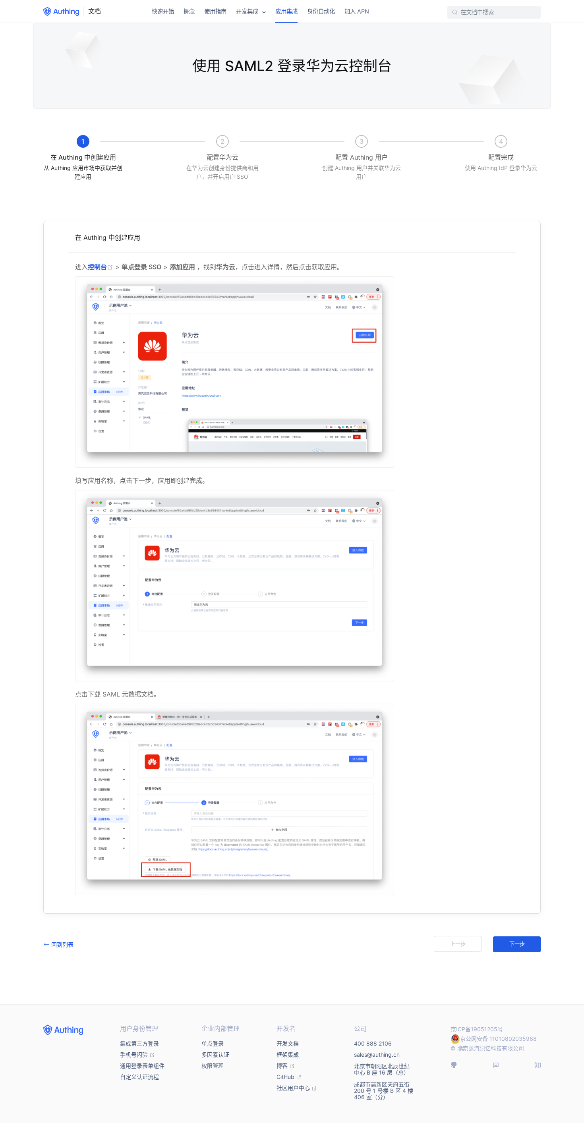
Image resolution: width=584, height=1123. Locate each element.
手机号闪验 (137, 1054)
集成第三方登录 (139, 1043)
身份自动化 (321, 11)
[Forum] (496, 1065)
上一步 (458, 944)
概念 (189, 11)
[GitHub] (454, 1065)
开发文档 (288, 1043)
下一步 (517, 944)
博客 (286, 1065)
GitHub (289, 1076)
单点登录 (212, 1043)
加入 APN (356, 11)
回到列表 (62, 944)
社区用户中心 (297, 1087)
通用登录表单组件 (142, 1065)
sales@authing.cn (377, 1054)
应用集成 (286, 11)
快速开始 (163, 11)
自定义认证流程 (139, 1076)
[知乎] (537, 1065)
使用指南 (215, 11)
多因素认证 (215, 1054)
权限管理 (212, 1065)
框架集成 (288, 1054)
